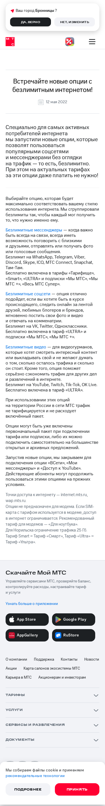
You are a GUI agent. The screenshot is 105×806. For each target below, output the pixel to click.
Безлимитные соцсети (28, 294)
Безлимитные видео (26, 347)
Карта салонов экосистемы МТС (52, 668)
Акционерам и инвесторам (62, 677)
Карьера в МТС (19, 677)
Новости (91, 659)
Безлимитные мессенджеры (34, 230)
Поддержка (44, 659)
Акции (11, 668)
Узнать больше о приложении (32, 604)
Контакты (69, 659)
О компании (16, 659)
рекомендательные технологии (35, 776)
